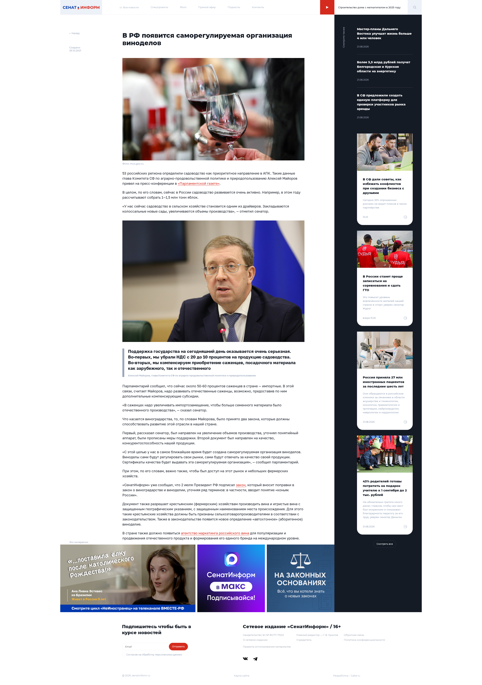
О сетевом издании (255, 639)
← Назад (74, 33)
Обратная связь (354, 634)
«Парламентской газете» (199, 183)
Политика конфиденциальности (364, 639)
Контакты (258, 7)
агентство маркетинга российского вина (215, 533)
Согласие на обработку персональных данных (154, 654)
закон (241, 485)
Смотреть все (385, 543)
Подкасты (234, 7)
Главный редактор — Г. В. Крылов (317, 634)
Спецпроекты (159, 7)
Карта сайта (241, 675)
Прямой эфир (207, 7)
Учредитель (303, 639)
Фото (183, 7)
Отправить (178, 646)
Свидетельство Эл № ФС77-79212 (263, 634)
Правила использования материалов (267, 646)
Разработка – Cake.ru (346, 675)
